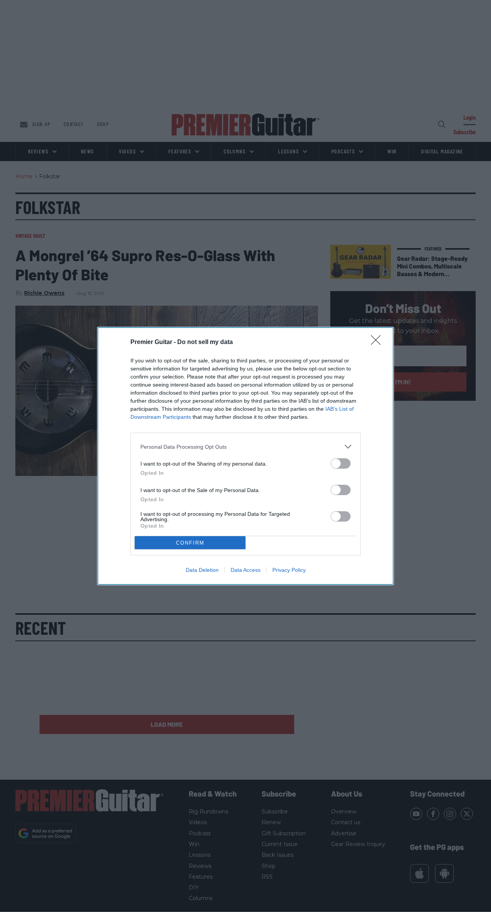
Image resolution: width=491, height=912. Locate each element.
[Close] (378, 342)
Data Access (245, 570)
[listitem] (245, 447)
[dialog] (245, 456)
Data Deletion (202, 570)
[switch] (341, 463)
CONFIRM (190, 543)
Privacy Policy (289, 570)
